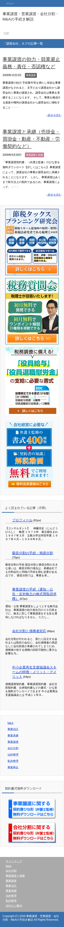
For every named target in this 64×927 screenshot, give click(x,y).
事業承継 (13, 735)
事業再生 (13, 767)
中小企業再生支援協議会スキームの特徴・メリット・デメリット (34, 671)
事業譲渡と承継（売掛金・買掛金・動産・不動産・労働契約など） (31, 139)
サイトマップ (14, 861)
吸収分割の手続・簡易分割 (32, 553)
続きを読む (54, 115)
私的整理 (13, 761)
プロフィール (22, 520)
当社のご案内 (14, 905)
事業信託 (13, 729)
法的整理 (13, 754)
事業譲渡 (31, 75)
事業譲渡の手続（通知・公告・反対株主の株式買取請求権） (34, 594)
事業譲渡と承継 (34, 155)
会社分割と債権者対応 (29, 631)
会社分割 (13, 748)
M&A (10, 723)
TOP (6, 33)
